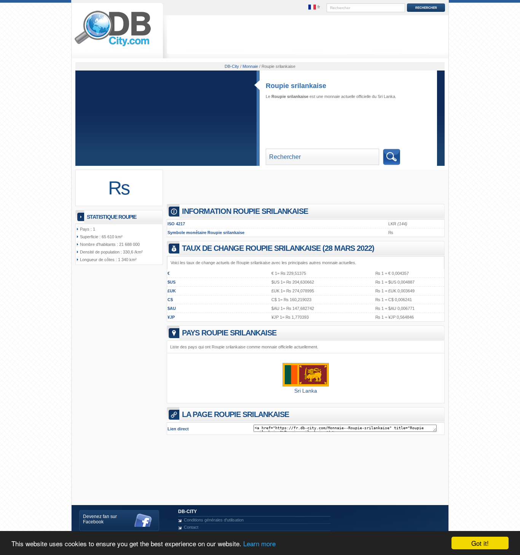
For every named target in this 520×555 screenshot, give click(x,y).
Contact (191, 527)
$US (171, 282)
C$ (170, 299)
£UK (171, 291)
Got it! (480, 543)
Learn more (259, 543)
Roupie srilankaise (296, 86)
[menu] (314, 7)
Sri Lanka (305, 391)
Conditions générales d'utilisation (214, 520)
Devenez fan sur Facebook (100, 519)
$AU (171, 308)
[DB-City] (113, 46)
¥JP (171, 317)
